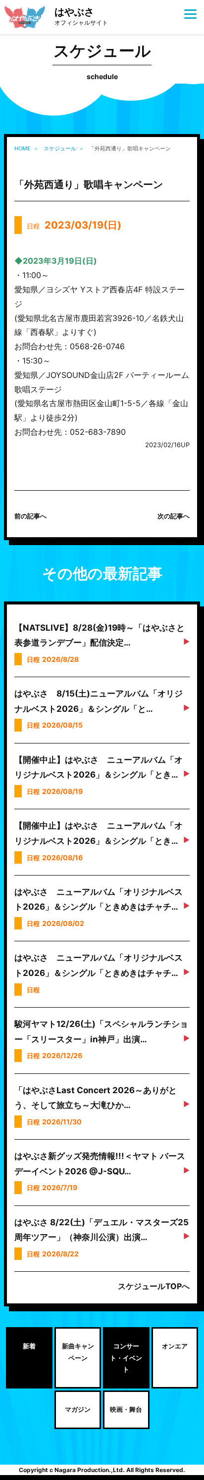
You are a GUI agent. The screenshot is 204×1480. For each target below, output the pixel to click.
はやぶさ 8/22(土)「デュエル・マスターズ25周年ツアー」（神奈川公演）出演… (101, 1230)
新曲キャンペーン (78, 1351)
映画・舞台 (126, 1409)
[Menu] (190, 13)
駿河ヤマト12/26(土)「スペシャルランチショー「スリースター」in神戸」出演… (101, 1031)
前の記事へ (30, 516)
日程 (74, 225)
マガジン (78, 1409)
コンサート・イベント (126, 1357)
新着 (29, 1346)
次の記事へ (173, 516)
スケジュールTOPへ (154, 1286)
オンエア (175, 1346)
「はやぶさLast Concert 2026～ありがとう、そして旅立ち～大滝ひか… (95, 1097)
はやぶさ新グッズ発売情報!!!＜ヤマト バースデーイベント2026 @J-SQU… (99, 1163)
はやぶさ (81, 16)
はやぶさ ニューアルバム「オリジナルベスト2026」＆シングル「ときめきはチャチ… (98, 899)
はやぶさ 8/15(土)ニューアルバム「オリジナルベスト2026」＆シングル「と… (98, 701)
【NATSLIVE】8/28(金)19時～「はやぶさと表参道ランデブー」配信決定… (99, 635)
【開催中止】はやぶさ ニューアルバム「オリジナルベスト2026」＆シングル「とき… (98, 767)
